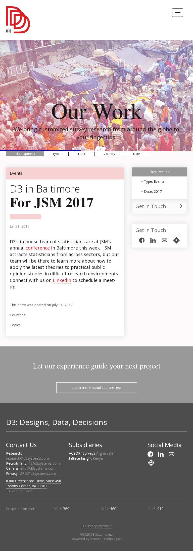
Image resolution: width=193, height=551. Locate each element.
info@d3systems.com (38, 468)
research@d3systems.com (27, 458)
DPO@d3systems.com (37, 473)
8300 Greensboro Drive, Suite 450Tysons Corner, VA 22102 (33, 483)
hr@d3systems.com (44, 463)
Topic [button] (82, 154)
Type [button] (56, 154)
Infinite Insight (86, 458)
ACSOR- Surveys (92, 453)
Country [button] (109, 154)
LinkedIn (62, 280)
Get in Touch (150, 206)
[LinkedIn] (153, 240)
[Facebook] (141, 240)
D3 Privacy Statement (97, 526)
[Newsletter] (164, 240)
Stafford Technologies (105, 539)
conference (38, 248)
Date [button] (136, 154)
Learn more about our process (97, 387)
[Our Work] (176, 240)
